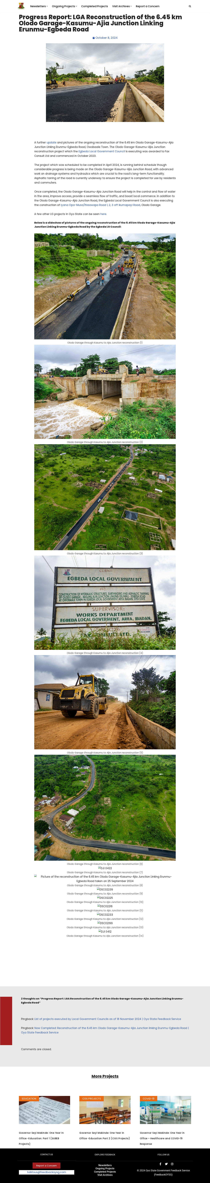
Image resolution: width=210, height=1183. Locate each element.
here (103, 214)
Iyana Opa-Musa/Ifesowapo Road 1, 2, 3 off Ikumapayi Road (100, 205)
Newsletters (105, 1165)
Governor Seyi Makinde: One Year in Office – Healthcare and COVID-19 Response (162, 1138)
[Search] (190, 6)
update (51, 142)
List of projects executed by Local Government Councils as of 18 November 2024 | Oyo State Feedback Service (107, 1019)
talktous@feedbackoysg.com (46, 1172)
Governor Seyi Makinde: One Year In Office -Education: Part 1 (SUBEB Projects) (41, 1138)
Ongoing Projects (104, 1168)
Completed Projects (94, 6)
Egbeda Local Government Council (102, 151)
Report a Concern (147, 6)
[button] (47, 6)
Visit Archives (105, 1174)
